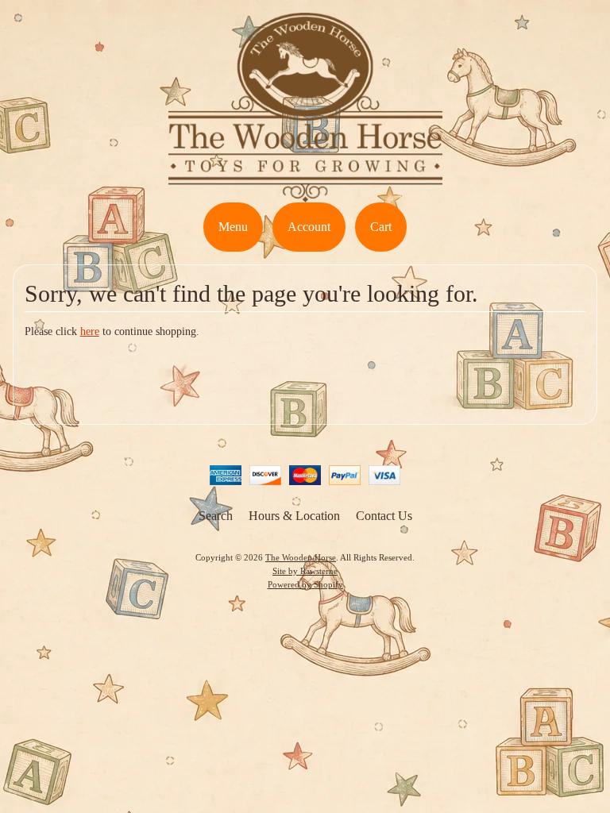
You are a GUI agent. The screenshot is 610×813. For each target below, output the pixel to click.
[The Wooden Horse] (305, 192)
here (89, 331)
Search (216, 515)
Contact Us (384, 515)
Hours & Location (294, 515)
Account (309, 226)
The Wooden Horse (300, 557)
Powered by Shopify (305, 584)
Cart (381, 226)
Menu (233, 226)
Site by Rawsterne (305, 571)
